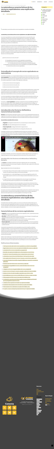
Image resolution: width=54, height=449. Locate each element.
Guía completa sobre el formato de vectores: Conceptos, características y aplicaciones (19, 258)
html (37, 409)
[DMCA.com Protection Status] (47, 405)
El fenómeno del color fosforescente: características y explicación (15, 263)
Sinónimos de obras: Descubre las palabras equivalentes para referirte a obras (18, 273)
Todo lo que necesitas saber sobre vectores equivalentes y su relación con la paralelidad (20, 246)
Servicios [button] (34, 1)
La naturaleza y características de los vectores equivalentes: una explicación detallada (20, 64)
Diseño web (39, 407)
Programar (39, 411)
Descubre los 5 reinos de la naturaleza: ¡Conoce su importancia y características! (18, 254)
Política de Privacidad (30, 402)
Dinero (38, 406)
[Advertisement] (20, 21)
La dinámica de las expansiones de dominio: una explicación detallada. (16, 282)
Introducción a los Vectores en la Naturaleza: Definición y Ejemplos (23, 63)
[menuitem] (33, 1)
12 (31, 404)
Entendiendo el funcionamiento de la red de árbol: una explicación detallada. (17, 284)
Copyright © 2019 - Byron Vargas (27, 401)
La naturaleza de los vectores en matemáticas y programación (15, 250)
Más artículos (39, 410)
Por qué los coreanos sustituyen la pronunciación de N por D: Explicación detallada (19, 288)
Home (2, 5)
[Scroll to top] (52, 445)
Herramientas (39, 390)
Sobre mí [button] (45, 1)
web (4, 5)
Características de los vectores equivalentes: (16, 65)
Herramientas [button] (39, 1)
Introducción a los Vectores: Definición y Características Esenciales (19, 61)
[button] (5, 408)
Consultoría (47, 403)
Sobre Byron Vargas (48, 398)
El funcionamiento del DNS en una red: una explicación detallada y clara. (16, 277)
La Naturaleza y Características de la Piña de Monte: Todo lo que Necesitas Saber (18, 256)
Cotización (51, 1)
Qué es (38, 413)
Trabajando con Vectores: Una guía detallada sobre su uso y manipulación (17, 269)
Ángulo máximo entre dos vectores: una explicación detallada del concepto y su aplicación (20, 248)
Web (37, 394)
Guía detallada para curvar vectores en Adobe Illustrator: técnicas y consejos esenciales (20, 275)
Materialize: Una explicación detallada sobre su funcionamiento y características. (18, 252)
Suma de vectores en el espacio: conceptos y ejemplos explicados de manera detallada (19, 271)
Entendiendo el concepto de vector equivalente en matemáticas (19, 60)
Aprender (38, 404)
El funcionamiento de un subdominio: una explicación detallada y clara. (16, 286)
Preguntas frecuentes (40, 391)
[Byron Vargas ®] (4, 2)
